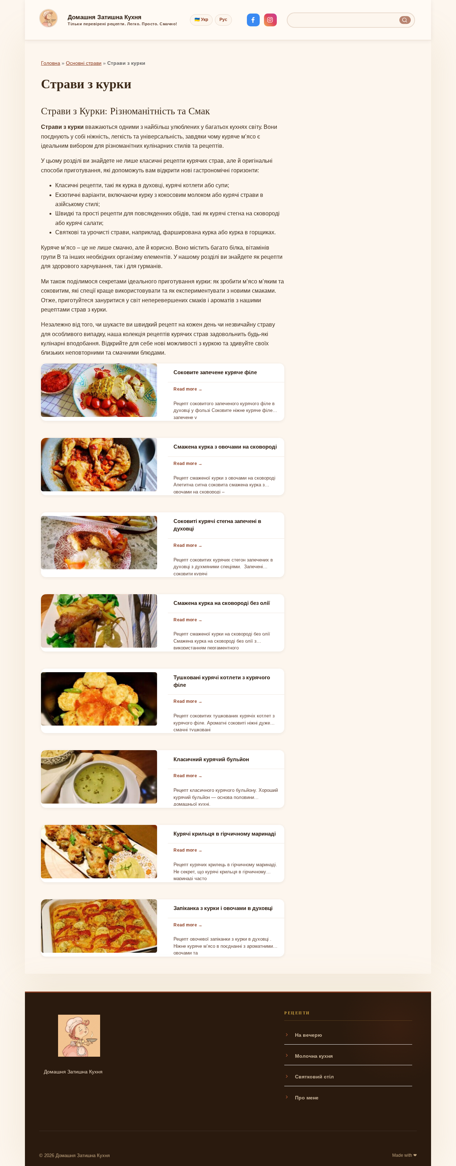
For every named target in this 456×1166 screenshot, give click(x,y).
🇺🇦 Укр (201, 19)
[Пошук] (405, 20)
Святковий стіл (314, 1076)
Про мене (306, 1097)
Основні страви (84, 63)
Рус (223, 19)
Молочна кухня (314, 1056)
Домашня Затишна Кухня (104, 17)
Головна (50, 63)
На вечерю (308, 1035)
